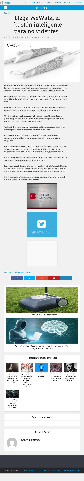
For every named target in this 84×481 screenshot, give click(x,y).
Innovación (7, 13)
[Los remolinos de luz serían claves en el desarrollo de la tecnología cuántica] (56, 367)
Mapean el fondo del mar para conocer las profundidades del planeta (12, 403)
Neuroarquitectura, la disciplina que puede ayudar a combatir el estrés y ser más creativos (12, 377)
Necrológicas (78, 2)
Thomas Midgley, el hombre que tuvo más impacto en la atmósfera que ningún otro (70, 376)
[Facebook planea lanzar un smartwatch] (41, 367)
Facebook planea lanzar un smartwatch (41, 375)
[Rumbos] (42, 7)
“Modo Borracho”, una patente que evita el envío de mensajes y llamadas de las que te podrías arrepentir (27, 379)
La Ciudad (67, 2)
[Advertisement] (42, 253)
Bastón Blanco (9, 273)
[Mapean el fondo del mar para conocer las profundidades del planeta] (12, 394)
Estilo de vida (42, 470)
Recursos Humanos (69, 470)
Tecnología (60, 470)
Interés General (37, 2)
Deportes (58, 2)
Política (26, 2)
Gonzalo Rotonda (13, 37)
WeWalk (28, 273)
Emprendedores (33, 470)
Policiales (48, 2)
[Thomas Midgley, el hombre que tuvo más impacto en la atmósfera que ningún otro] (70, 367)
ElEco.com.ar (24, 470)
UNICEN (78, 470)
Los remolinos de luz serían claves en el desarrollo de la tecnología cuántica (56, 376)
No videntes (20, 273)
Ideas (48, 470)
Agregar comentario (37, 37)
